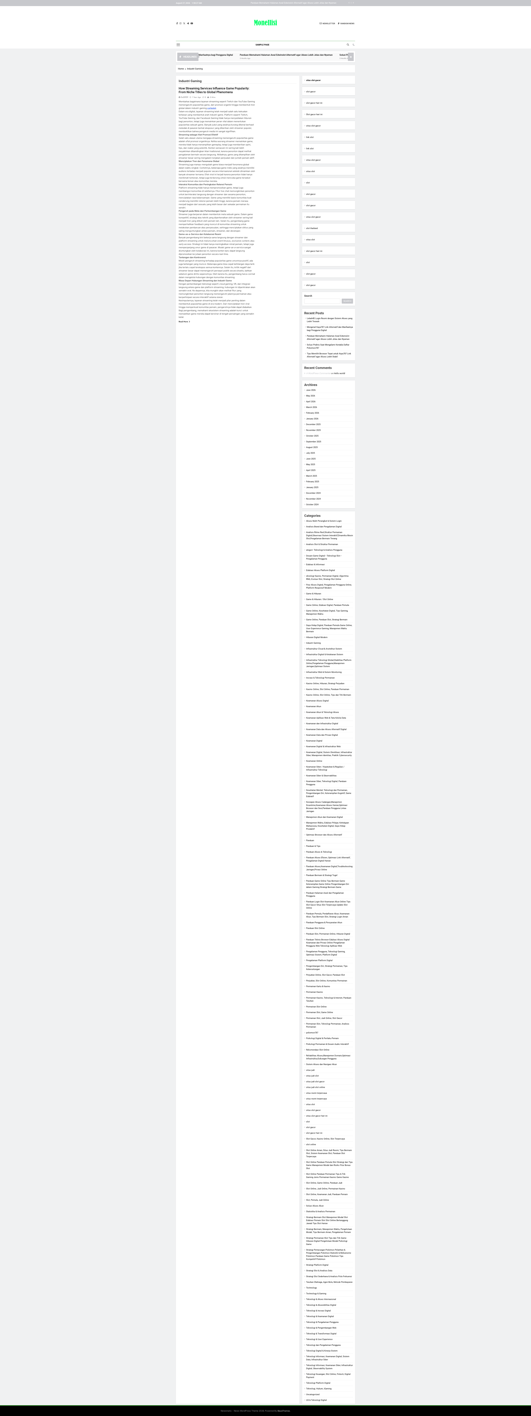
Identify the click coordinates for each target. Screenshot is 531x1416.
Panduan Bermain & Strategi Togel (321, 875)
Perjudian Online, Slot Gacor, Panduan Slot (325, 975)
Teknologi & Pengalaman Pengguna (322, 1322)
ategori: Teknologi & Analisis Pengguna (324, 550)
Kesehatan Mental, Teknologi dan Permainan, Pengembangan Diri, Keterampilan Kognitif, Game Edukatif (328, 793)
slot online (311, 1144)
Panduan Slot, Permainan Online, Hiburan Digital (328, 934)
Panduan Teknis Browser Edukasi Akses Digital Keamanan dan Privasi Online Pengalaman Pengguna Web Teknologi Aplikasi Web (328, 942)
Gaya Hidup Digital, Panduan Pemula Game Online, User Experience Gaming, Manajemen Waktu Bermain (329, 628)
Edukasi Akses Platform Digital (320, 570)
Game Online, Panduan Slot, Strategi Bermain (326, 619)
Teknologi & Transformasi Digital (321, 1333)
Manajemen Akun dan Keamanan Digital (324, 817)
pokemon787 (312, 1032)
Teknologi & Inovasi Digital (318, 1310)
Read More (183, 321)
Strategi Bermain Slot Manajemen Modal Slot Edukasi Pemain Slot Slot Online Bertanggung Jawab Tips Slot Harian (327, 1220)
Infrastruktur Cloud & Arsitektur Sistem (324, 649)
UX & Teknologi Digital (316, 1400)
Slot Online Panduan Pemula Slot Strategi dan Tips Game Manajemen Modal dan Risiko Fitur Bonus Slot (329, 1165)
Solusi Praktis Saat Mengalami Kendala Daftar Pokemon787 (257, 55)
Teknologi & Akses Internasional (321, 1299)
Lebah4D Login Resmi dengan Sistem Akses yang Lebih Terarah (307, 3)
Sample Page (262, 45)
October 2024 (312, 504)
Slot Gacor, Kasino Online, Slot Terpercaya (325, 1139)
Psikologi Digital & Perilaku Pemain (322, 1038)
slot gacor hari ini (314, 103)
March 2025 (311, 476)
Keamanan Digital (314, 741)
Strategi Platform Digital (317, 1265)
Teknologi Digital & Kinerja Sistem (322, 1351)
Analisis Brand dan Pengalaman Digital (324, 526)
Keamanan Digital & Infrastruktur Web (323, 746)
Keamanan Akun (313, 706)
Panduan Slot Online (315, 928)
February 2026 (312, 413)
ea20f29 (184, 97)
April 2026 (310, 401)
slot (308, 182)
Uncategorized (312, 1394)
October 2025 (312, 436)
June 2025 (311, 459)
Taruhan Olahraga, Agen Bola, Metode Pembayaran (329, 1282)
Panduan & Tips (313, 846)
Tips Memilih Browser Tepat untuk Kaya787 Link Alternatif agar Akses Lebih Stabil (335, 55)
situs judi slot (312, 1076)
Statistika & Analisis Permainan (320, 1211)
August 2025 (312, 447)
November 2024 (313, 499)
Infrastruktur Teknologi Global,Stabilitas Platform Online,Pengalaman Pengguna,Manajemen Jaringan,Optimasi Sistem (328, 663)
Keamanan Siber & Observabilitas (321, 775)
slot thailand (312, 228)
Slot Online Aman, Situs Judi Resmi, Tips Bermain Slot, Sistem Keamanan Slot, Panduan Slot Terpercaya (329, 1153)
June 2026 (311, 390)
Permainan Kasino (314, 992)
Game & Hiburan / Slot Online (319, 599)
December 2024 (313, 493)
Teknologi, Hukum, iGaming (318, 1388)
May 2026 (310, 396)
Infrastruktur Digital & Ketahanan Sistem (324, 654)
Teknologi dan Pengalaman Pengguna (323, 1345)
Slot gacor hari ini (314, 114)
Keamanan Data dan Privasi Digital (322, 735)
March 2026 (311, 407)
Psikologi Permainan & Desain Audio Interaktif (327, 1044)
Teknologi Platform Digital (318, 1383)
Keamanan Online (314, 761)
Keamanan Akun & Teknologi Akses (322, 712)
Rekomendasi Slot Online (317, 1050)
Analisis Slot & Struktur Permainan (322, 544)
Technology (311, 1288)
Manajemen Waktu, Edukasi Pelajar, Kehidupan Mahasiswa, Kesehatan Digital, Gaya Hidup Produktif (327, 826)
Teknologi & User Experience (319, 1339)
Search (308, 295)
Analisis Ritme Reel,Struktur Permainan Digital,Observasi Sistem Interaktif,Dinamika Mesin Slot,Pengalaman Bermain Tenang (329, 535)
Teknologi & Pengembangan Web (321, 1328)
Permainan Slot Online (316, 1006)
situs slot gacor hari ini (316, 1116)
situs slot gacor (313, 126)
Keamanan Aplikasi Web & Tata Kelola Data (326, 718)
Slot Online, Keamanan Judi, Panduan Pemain (327, 1194)
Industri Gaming (313, 643)
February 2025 (312, 481)
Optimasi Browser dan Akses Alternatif (324, 835)
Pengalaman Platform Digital (319, 960)
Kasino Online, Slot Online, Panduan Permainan (327, 689)
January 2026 (312, 418)
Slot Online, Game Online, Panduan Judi (324, 1183)
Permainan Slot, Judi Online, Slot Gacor (324, 1018)
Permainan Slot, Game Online (319, 1012)
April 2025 (310, 470)
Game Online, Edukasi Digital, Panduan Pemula (327, 605)
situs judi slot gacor (315, 1081)
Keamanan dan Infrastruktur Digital (322, 723)
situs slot (310, 171)
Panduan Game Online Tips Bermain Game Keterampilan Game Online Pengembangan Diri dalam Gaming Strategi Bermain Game (327, 884)
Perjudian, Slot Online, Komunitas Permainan (326, 980)
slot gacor (311, 91)
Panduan (310, 840)
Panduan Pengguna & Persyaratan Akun (324, 922)
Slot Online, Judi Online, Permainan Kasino (325, 1188)
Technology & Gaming (316, 1293)
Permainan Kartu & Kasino (318, 986)
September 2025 (313, 441)
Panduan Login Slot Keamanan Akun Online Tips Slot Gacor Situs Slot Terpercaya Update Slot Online (328, 904)
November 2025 (313, 430)
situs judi (310, 1070)
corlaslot (211, 108)
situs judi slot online (315, 1087)
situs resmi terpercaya (316, 1098)
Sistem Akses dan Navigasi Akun (321, 1064)
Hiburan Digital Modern (316, 637)
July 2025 (310, 453)
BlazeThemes (284, 1411)
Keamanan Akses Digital (317, 701)
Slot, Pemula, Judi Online (317, 1200)
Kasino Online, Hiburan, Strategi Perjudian (325, 683)
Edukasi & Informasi (315, 564)
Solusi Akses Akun (315, 1206)
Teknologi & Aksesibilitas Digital (321, 1305)
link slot (310, 137)
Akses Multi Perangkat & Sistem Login (324, 521)
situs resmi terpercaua (316, 1093)
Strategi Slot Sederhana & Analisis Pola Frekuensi (329, 1276)
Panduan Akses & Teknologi (319, 852)
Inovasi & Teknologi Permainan (320, 678)
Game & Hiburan (313, 593)
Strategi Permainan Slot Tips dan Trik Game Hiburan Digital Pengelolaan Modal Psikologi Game (326, 1241)
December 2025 (313, 424)
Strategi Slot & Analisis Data (319, 1270)
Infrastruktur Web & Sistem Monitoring (324, 672)
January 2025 (312, 487)
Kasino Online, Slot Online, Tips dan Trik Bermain (328, 695)
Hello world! (339, 373)
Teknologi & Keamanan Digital (320, 1316)
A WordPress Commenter (318, 373)
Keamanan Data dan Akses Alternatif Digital (326, 729)
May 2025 (310, 464)
